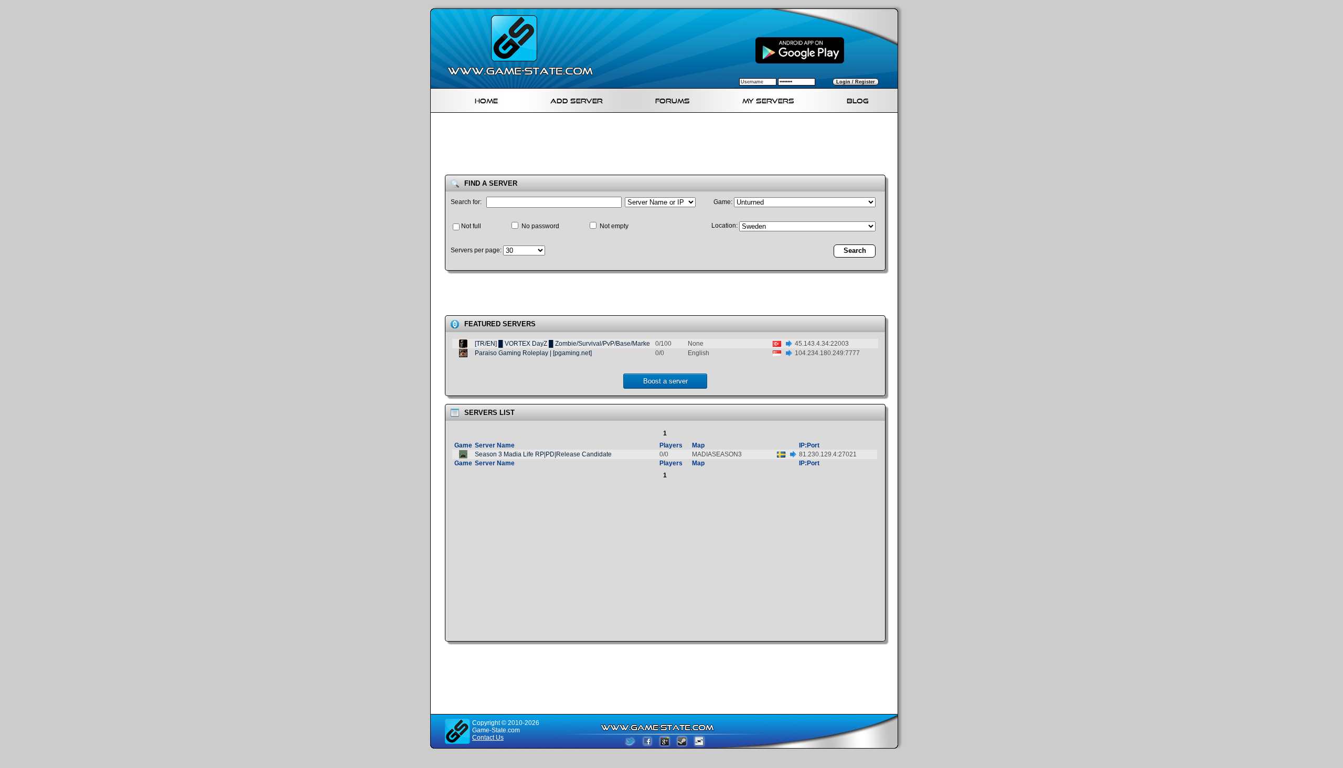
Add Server (576, 99)
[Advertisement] (668, 145)
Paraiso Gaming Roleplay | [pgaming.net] (533, 353)
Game (463, 445)
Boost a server (665, 381)
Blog (858, 99)
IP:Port (809, 445)
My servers (768, 99)
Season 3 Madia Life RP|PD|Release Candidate (543, 454)
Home (486, 99)
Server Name (495, 445)
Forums (672, 99)
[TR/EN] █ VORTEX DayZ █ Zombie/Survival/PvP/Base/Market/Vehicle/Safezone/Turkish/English (612, 343)
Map (698, 445)
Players (671, 445)
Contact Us (488, 737)
